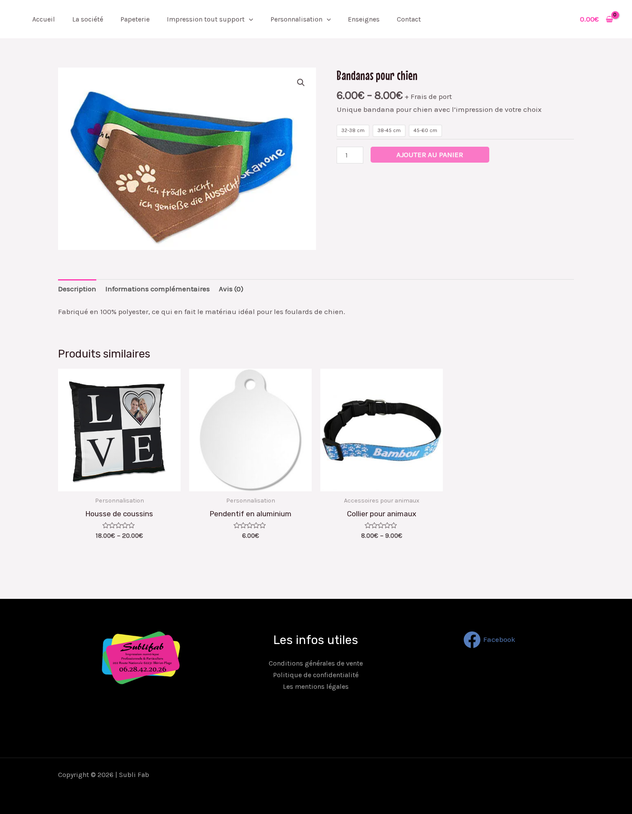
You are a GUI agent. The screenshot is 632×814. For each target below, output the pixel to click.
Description (77, 288)
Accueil (43, 19)
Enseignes (364, 19)
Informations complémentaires (157, 288)
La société (87, 19)
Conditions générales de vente (316, 663)
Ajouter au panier (429, 154)
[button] (301, 82)
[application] (249, 19)
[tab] (77, 288)
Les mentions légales (316, 686)
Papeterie (135, 19)
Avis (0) (231, 288)
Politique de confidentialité (316, 675)
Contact (409, 19)
